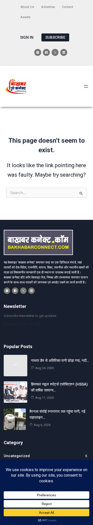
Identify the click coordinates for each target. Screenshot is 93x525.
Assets (25, 17)
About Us (27, 7)
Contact (67, 7)
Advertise (48, 7)
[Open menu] (86, 86)
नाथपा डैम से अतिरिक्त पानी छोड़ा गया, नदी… (60, 360)
